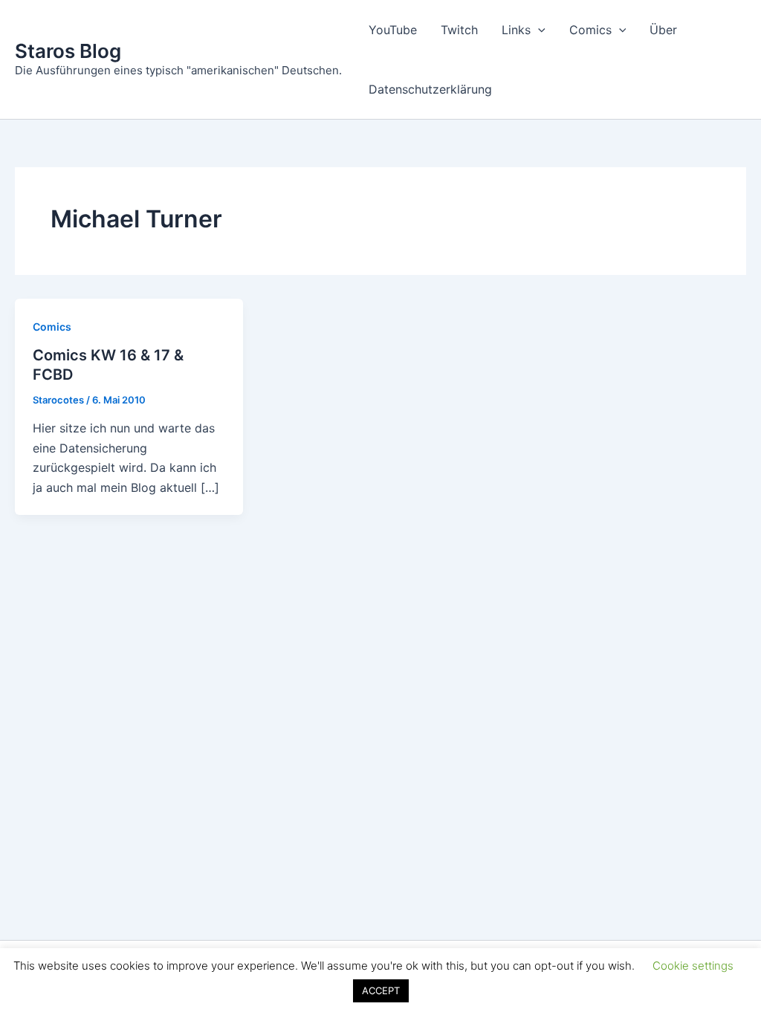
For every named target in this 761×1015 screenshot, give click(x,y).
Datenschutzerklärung (430, 89)
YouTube (393, 29)
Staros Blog (68, 50)
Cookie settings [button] (693, 966)
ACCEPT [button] (381, 990)
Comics (590, 29)
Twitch (459, 29)
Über (663, 29)
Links (516, 29)
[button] (538, 29)
